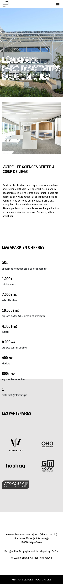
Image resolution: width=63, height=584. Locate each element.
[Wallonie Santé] (15, 444)
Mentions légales (22, 579)
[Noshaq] (16, 465)
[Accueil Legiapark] (6, 4)
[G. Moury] (47, 465)
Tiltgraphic (25, 551)
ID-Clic (54, 551)
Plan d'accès (43, 579)
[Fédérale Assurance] (16, 484)
